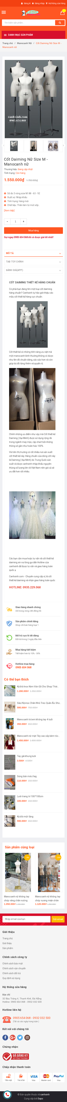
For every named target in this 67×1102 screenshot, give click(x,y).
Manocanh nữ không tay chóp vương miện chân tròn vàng (47, 900)
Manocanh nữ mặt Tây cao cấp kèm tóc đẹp (37, 736)
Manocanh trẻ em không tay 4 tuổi (35, 719)
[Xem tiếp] (9, 210)
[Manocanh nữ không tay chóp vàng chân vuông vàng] (18, 872)
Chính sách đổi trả (11, 973)
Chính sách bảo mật (12, 963)
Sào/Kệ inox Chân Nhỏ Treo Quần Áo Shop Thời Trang (39, 703)
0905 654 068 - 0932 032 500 (26, 1002)
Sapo (40, 1098)
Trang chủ (7, 938)
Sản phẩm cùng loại (19, 847)
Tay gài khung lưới (26, 756)
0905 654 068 (21, 237)
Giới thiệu (7, 943)
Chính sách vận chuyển (14, 968)
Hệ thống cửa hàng (56, 3)
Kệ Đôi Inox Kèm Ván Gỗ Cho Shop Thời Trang (37, 686)
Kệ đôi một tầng (25, 816)
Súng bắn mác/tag (27, 776)
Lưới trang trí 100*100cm (30, 796)
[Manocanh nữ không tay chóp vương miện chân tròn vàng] (49, 872)
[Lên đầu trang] (56, 1095)
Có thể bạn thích (16, 679)
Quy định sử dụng (11, 978)
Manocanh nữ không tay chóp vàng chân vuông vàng (16, 900)
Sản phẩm (7, 948)
